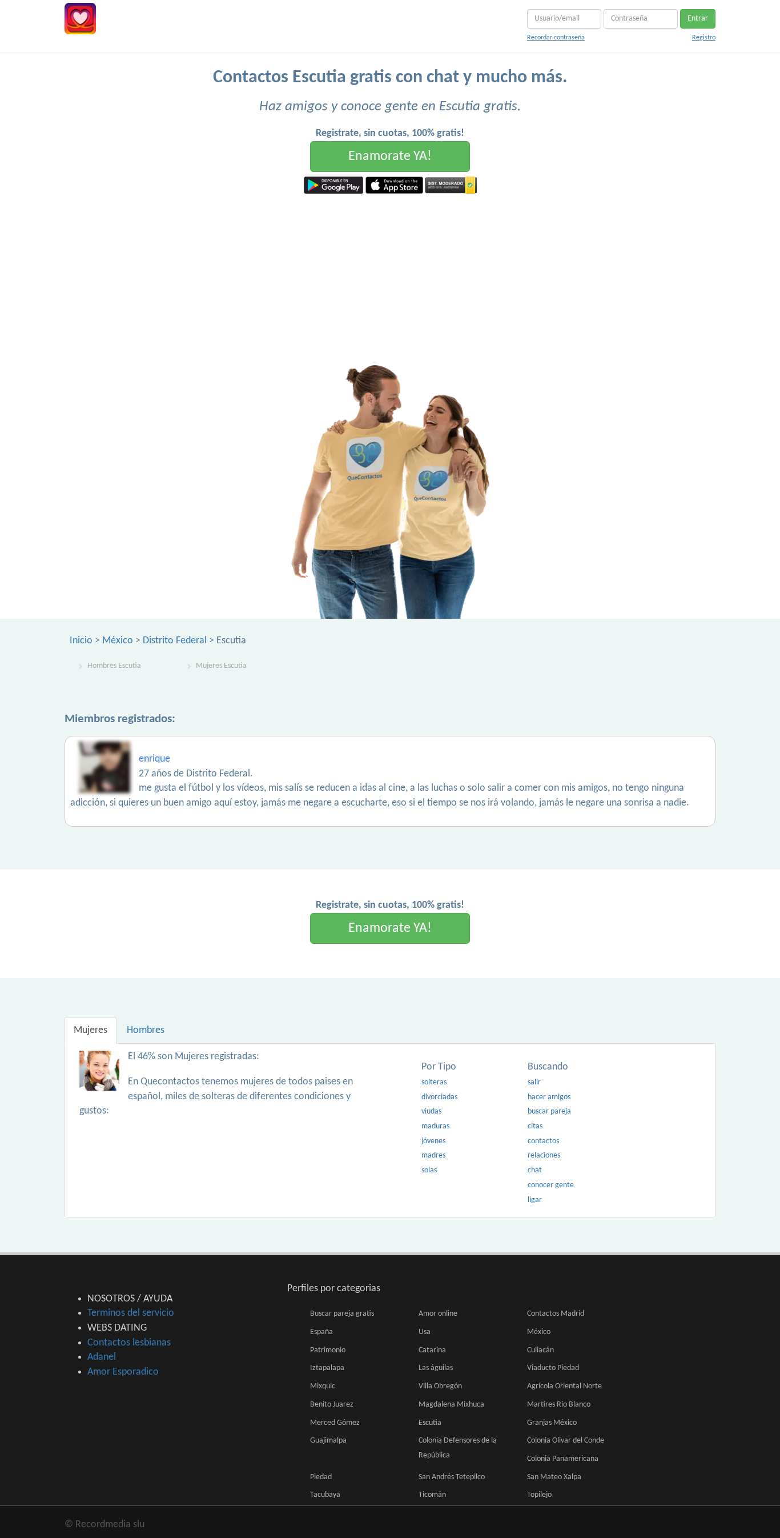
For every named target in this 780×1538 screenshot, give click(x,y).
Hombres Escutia (114, 666)
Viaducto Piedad (553, 1368)
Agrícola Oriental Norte (564, 1386)
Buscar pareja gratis (342, 1313)
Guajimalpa (328, 1440)
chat (535, 1170)
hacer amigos (549, 1097)
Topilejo (539, 1495)
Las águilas (436, 1368)
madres (433, 1155)
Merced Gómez (335, 1423)
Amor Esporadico (123, 1372)
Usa (425, 1332)
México (117, 640)
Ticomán (432, 1495)
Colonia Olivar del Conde (565, 1440)
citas (535, 1126)
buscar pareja (549, 1111)
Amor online (438, 1313)
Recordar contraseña (556, 37)
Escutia (430, 1423)
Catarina (432, 1350)
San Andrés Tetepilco (452, 1477)
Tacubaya (325, 1495)
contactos (543, 1141)
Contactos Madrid (555, 1313)
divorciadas (439, 1097)
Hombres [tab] (145, 1030)
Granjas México (552, 1423)
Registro (703, 37)
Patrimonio (327, 1350)
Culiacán (540, 1350)
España (321, 1332)
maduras (435, 1126)
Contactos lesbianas (129, 1342)
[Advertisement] (390, 279)
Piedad (321, 1477)
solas (429, 1170)
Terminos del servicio (130, 1313)
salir (534, 1082)
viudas (431, 1111)
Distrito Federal (175, 640)
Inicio (81, 640)
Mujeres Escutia (221, 666)
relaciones (544, 1155)
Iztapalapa (327, 1368)
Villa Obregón (440, 1386)
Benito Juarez (331, 1404)
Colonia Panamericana (562, 1459)
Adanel (101, 1357)
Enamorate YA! (390, 156)
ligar (535, 1200)
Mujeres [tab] (90, 1030)
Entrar (697, 18)
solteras (434, 1082)
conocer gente (551, 1185)
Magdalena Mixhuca (451, 1404)
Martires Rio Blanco (558, 1404)
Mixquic (322, 1386)
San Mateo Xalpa (554, 1477)
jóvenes (433, 1141)
